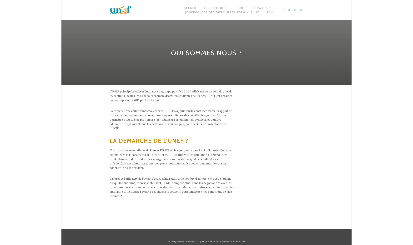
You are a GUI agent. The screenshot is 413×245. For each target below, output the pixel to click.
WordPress (194, 242)
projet (240, 8)
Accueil (190, 8)
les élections (216, 8)
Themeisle (239, 242)
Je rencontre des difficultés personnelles (222, 12)
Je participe (263, 8)
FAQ (270, 12)
